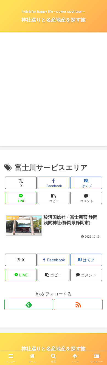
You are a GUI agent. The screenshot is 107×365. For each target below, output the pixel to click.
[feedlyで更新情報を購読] (28, 304)
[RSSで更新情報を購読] (78, 304)
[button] (53, 198)
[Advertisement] (53, 92)
